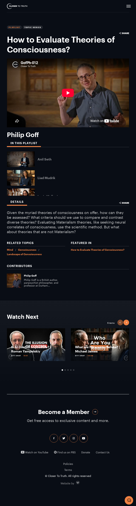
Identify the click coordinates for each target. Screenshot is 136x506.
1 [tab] (62, 370)
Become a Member (63, 411)
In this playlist (23, 143)
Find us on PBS (66, 452)
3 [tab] (68, 370)
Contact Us (102, 452)
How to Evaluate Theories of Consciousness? (97, 249)
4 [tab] (71, 370)
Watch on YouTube (36, 452)
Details (17, 201)
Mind (10, 249)
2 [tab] (65, 370)
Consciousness (27, 249)
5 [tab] (73, 370)
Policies (68, 463)
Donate (85, 452)
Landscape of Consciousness (24, 254)
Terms (68, 469)
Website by (75, 482)
